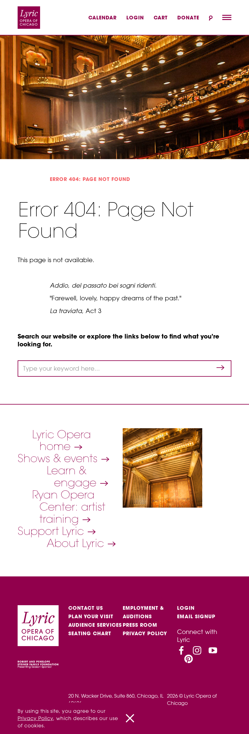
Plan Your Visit (90, 616)
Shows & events (59, 458)
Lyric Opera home (61, 440)
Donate (188, 17)
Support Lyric (52, 531)
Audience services (95, 625)
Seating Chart (89, 633)
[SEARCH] (211, 18)
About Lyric (77, 543)
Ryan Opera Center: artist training (68, 507)
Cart (161, 17)
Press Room (140, 625)
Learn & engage (73, 476)
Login (135, 17)
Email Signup (196, 616)
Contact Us (85, 608)
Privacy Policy (145, 633)
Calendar (102, 17)
